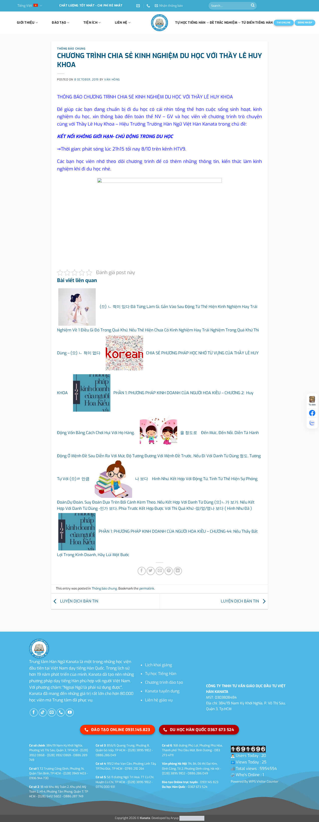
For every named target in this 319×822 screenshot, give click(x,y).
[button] (169, 5)
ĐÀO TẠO (59, 22)
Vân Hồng (112, 79)
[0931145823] (149, 5)
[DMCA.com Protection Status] (191, 818)
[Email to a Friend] (160, 571)
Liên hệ (121, 22)
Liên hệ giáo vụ (158, 700)
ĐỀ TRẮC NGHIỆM (224, 22)
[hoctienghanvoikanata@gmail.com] (138, 5)
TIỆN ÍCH (90, 22)
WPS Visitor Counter (263, 781)
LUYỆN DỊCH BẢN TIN (78, 601)
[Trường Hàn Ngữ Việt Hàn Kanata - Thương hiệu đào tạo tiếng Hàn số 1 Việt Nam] (159, 22)
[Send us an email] (52, 712)
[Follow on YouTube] (70, 712)
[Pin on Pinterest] (168, 571)
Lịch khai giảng (158, 665)
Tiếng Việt (24, 5)
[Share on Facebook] (142, 571)
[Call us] (61, 712)
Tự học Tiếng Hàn (160, 673)
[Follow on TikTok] (43, 712)
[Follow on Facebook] (34, 712)
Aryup (174, 818)
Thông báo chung (71, 49)
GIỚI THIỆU (26, 22)
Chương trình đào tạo (164, 682)
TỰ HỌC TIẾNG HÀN (190, 22)
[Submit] (252, 5)
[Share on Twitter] (151, 571)
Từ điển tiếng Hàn (257, 22)
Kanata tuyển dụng (162, 691)
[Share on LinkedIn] (178, 571)
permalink (146, 588)
